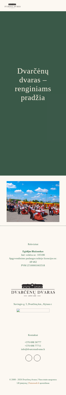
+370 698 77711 (33, 345)
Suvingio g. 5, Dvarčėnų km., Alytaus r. (33, 304)
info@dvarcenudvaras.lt (33, 349)
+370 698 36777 (33, 342)
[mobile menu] (61, 5)
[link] (33, 317)
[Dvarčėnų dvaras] (12, 5)
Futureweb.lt (34, 383)
